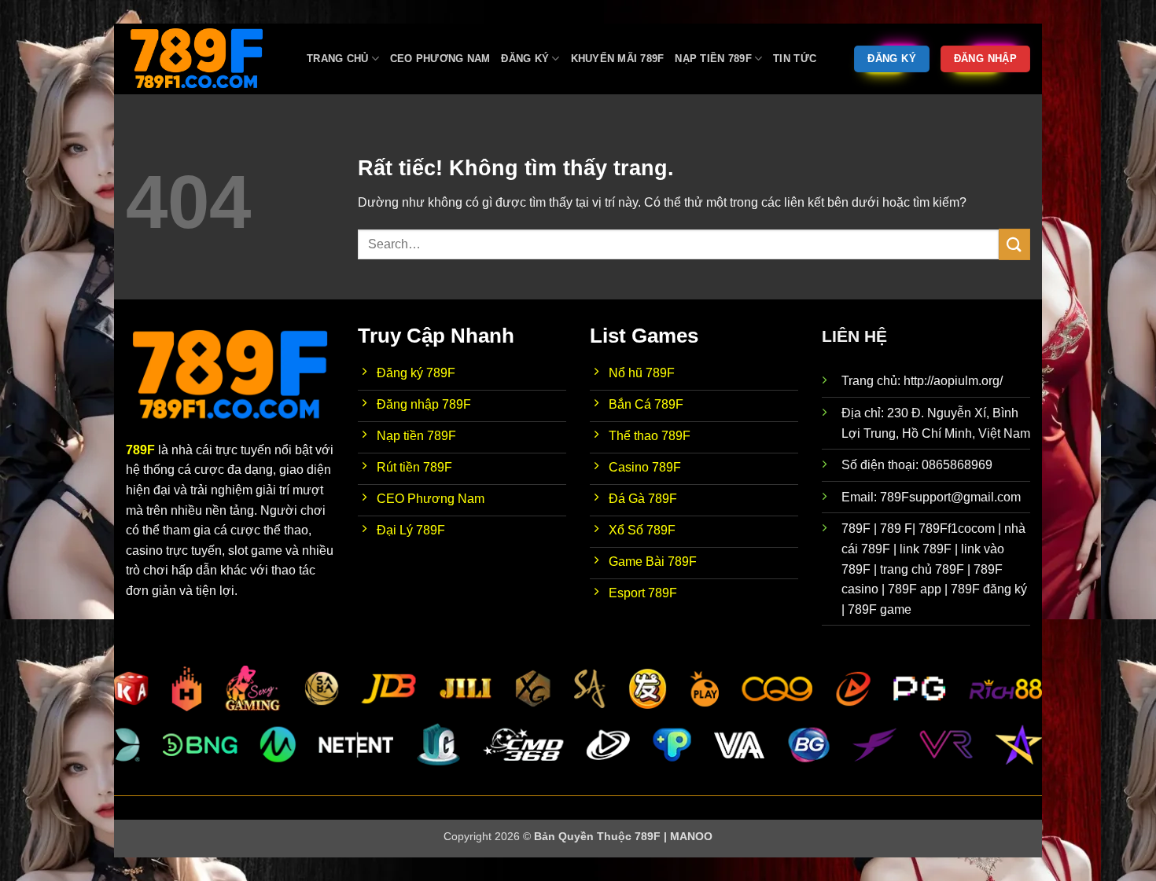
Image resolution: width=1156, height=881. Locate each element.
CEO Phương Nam (440, 58)
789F (140, 450)
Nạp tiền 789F (713, 58)
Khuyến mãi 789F (618, 58)
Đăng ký (525, 58)
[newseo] (204, 59)
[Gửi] (1014, 244)
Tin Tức (794, 58)
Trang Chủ (337, 58)
